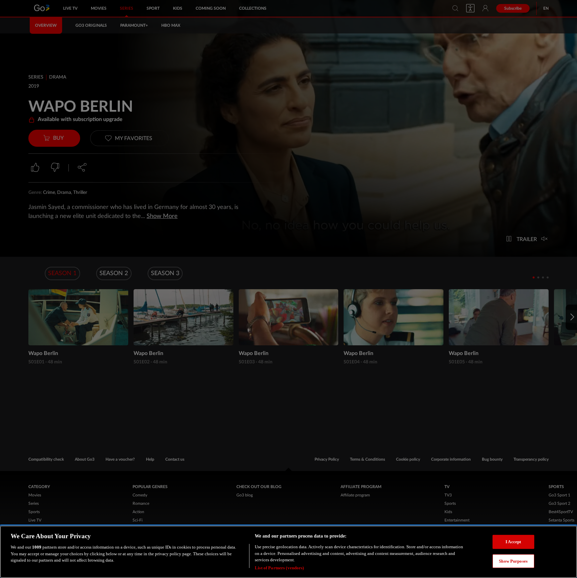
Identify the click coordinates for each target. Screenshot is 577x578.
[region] (288, 552)
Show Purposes (513, 560)
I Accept (513, 541)
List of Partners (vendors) (279, 567)
